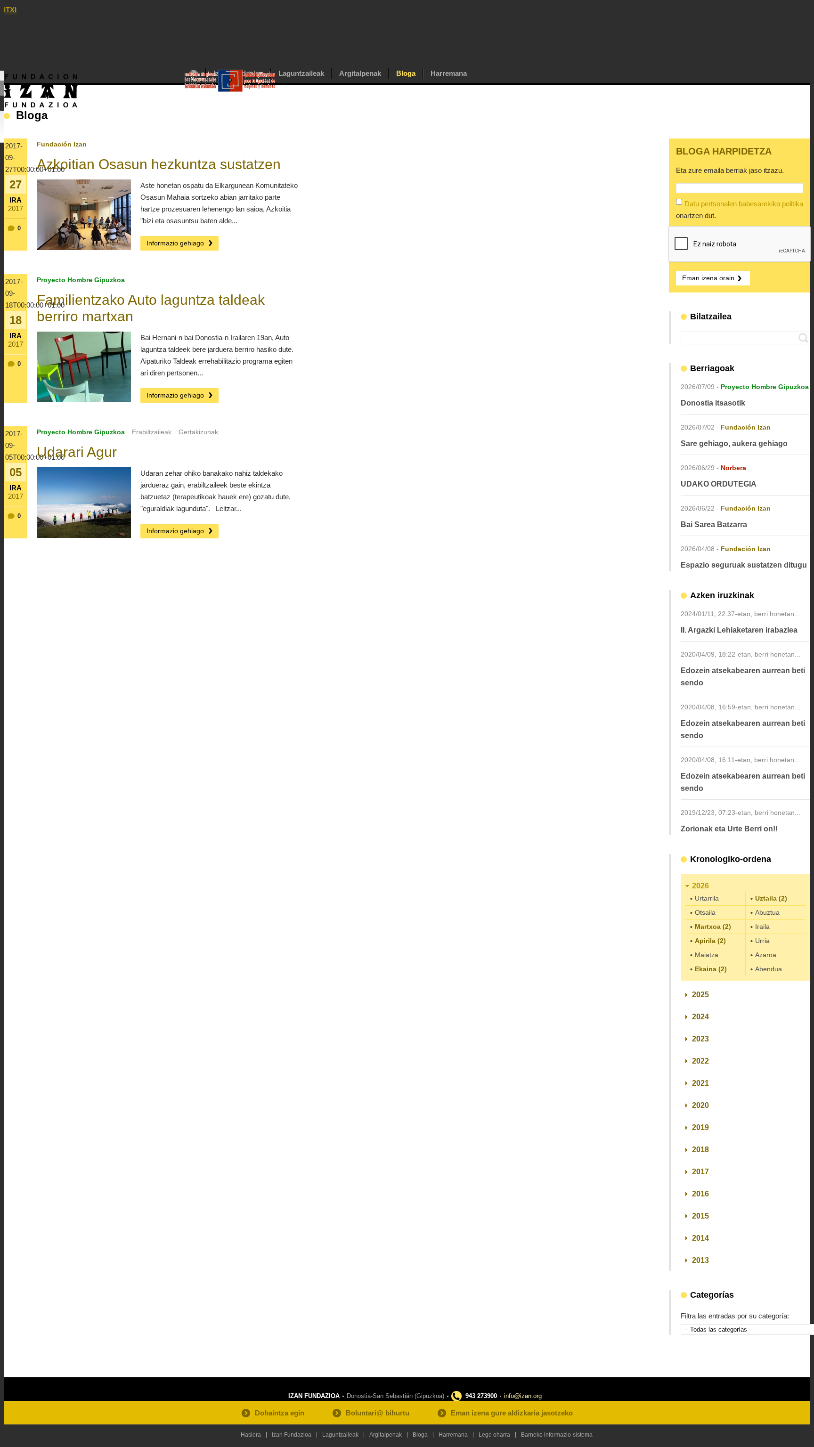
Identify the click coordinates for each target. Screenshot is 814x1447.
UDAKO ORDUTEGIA (719, 484)
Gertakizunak (198, 432)
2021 (700, 1083)
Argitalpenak (360, 73)
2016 (700, 1194)
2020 (700, 1105)
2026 (700, 886)
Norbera (733, 467)
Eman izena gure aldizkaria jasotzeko (512, 1413)
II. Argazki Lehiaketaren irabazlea (739, 630)
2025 (700, 995)
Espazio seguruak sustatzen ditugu (744, 565)
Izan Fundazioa (291, 1434)
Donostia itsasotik (713, 403)
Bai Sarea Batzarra (714, 524)
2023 (700, 1039)
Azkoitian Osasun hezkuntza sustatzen (159, 164)
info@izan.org (523, 1395)
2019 (700, 1127)
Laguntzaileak (301, 73)
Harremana (449, 73)
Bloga (405, 73)
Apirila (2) (710, 940)
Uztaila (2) (771, 898)
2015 (700, 1216)
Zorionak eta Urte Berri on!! (729, 829)
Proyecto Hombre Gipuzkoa (81, 280)
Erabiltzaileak (151, 432)
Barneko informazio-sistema (557, 1434)
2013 (700, 1260)
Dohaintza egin (279, 1413)
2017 (700, 1172)
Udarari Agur (77, 452)
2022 (700, 1061)
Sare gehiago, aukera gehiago (734, 443)
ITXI (10, 10)
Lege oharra (494, 1434)
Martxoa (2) (713, 926)
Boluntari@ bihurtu (377, 1413)
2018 (700, 1150)
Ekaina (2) (711, 969)
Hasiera (251, 1434)
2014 (700, 1238)
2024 (700, 1017)
